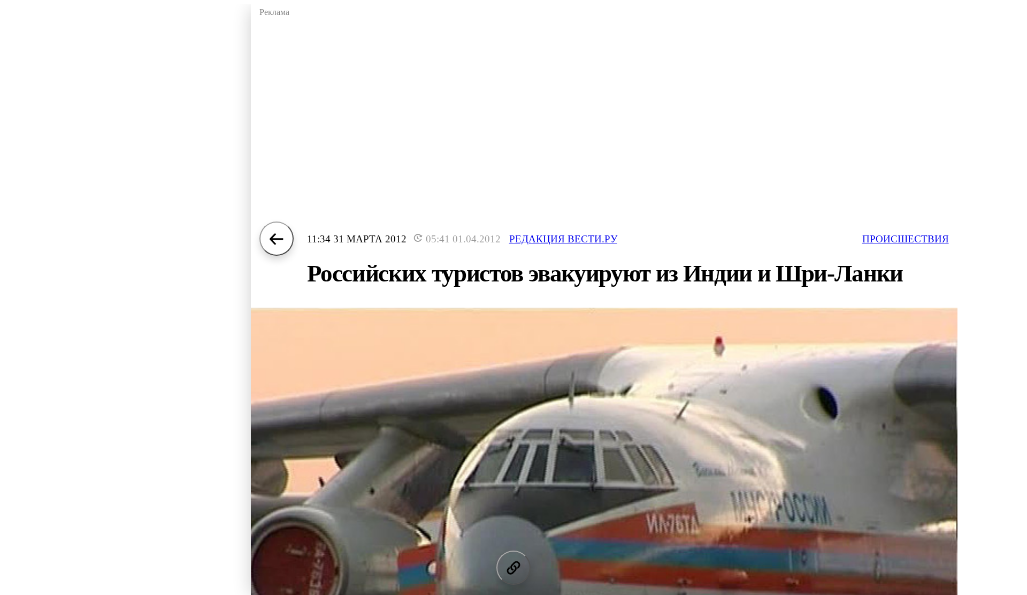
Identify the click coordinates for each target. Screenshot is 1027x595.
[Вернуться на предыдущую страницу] (276, 239)
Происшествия (905, 239)
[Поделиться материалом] (513, 568)
